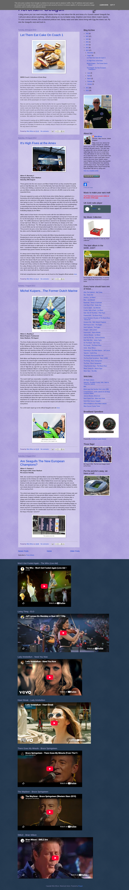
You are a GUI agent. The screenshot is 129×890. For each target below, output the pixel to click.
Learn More (104, 5)
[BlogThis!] (58, 131)
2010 (87, 90)
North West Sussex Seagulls (92, 401)
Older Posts (75, 551)
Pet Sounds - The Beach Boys (92, 345)
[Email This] (56, 131)
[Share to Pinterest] (64, 131)
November (90, 53)
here (75, 274)
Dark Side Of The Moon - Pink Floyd (94, 313)
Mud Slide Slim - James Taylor (93, 340)
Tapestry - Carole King (90, 353)
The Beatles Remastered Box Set (93, 355)
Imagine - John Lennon (90, 330)
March (89, 78)
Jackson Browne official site (92, 396)
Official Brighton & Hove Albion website (95, 403)
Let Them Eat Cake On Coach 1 (41, 35)
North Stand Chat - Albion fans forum (94, 398)
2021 (87, 36)
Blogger (80, 886)
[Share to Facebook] (62, 131)
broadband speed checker (98, 439)
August (89, 55)
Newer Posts (23, 551)
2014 (87, 45)
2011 (87, 88)
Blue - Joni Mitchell (89, 300)
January (89, 84)
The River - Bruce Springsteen (92, 363)
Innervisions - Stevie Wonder (92, 332)
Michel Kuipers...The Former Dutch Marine (49, 290)
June (89, 73)
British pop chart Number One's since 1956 (96, 389)
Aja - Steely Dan (88, 295)
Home (49, 551)
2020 (87, 39)
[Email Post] (52, 131)
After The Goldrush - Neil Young (93, 292)
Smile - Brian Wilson (90, 348)
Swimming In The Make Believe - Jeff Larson (97, 350)
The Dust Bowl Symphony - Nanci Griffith (96, 358)
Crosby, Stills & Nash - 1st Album (93, 310)
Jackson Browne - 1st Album (92, 335)
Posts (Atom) (30, 555)
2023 (87, 33)
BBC (85, 386)
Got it (112, 5)
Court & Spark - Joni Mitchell (92, 308)
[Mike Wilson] (85, 185)
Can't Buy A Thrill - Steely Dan (92, 305)
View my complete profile (91, 171)
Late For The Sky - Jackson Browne (94, 337)
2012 (87, 50)
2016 (87, 42)
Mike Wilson (98, 136)
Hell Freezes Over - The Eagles (93, 325)
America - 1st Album (90, 297)
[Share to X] (60, 131)
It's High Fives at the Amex (38, 143)
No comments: (45, 131)
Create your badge (88, 187)
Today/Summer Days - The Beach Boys (95, 366)
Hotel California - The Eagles (92, 327)
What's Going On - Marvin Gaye (93, 368)
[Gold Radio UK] (94, 209)
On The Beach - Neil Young (92, 343)
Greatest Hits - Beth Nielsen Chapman (95, 322)
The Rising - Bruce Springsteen (93, 361)
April (88, 75)
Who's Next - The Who (90, 371)
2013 (87, 47)
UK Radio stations (89, 380)
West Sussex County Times (92, 406)
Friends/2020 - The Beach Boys (93, 315)
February (90, 81)
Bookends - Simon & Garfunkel (93, 302)
